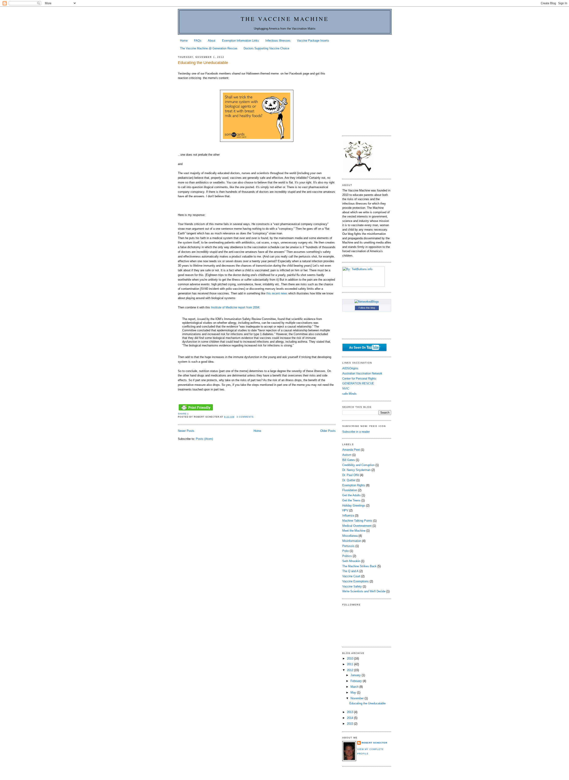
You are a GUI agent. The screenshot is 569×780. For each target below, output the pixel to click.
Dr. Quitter (348, 480)
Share (182, 413)
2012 (350, 670)
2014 (350, 718)
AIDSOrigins (350, 368)
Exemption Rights (353, 485)
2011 (350, 664)
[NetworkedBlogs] (367, 301)
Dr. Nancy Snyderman (356, 470)
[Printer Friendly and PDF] (196, 410)
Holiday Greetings (353, 505)
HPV (345, 510)
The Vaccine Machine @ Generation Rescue (208, 48)
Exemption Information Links (240, 40)
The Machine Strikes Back (359, 566)
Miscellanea (350, 535)
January (356, 675)
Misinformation (351, 541)
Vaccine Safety (352, 586)
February (357, 681)
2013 (350, 712)
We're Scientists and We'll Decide (363, 591)
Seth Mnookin (351, 561)
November (358, 698)
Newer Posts (186, 430)
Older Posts (328, 430)
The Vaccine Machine (285, 18)
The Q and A (350, 571)
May (354, 692)
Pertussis (348, 546)
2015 (350, 723)
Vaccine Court (351, 576)
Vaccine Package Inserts (313, 40)
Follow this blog (367, 307)
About (211, 40)
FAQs (197, 40)
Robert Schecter (374, 743)
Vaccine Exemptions (355, 581)
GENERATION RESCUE (358, 383)
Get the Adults (351, 495)
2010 (350, 658)
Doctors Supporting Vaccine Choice (266, 48)
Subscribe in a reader (356, 431)
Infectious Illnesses (278, 40)
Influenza (348, 515)
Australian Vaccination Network (362, 373)
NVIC (345, 388)
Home (184, 40)
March (355, 686)
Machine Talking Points (357, 520)
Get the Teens (351, 500)
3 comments (245, 417)
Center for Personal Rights (359, 378)
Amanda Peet (351, 449)
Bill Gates (348, 460)
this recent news (276, 293)
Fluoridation (349, 490)
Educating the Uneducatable (203, 62)
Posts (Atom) (204, 438)
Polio (345, 551)
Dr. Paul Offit (350, 475)
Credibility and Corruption (358, 465)
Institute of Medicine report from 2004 (235, 307)
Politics (347, 556)
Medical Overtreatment (357, 525)
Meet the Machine (353, 530)
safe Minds (349, 393)
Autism (346, 454)
